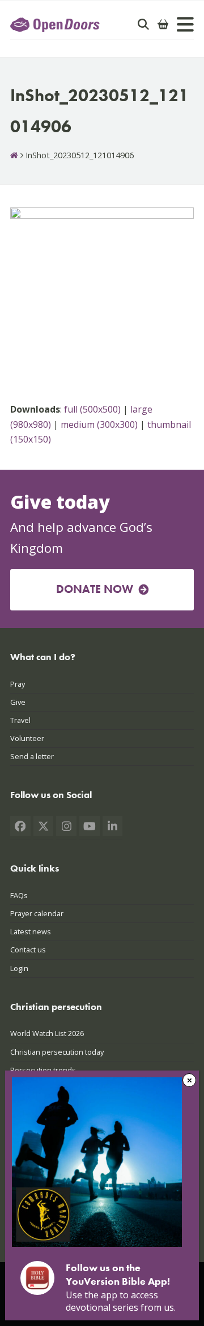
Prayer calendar (36, 913)
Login (19, 968)
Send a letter (32, 756)
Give (18, 702)
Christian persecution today (57, 1052)
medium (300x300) (99, 424)
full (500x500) (92, 409)
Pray (17, 684)
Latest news (30, 931)
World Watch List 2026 (47, 1033)
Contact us (28, 949)
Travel (20, 720)
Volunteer (27, 738)
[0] (163, 24)
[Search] (143, 24)
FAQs (19, 895)
